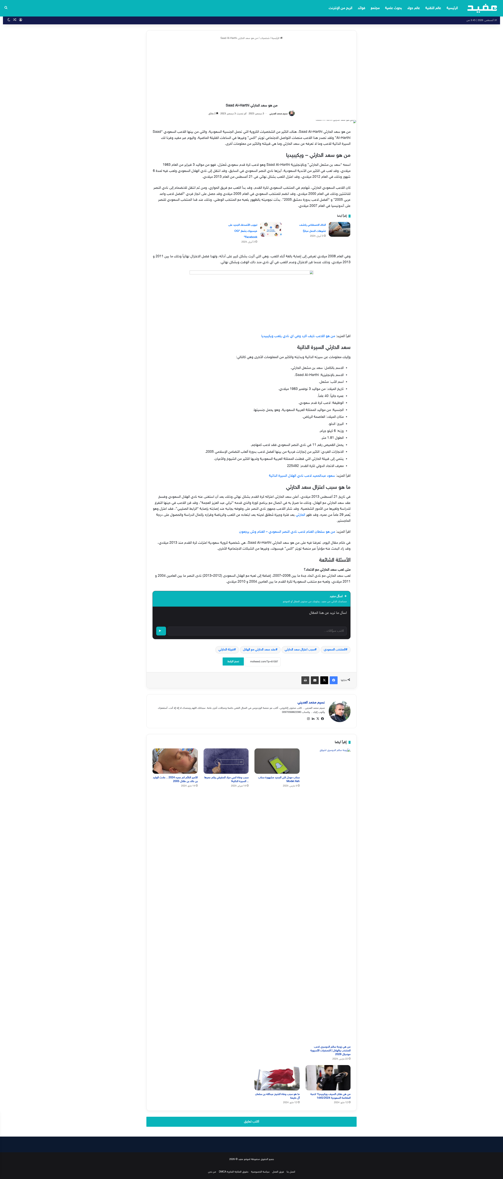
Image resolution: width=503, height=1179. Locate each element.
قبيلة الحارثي (226, 650)
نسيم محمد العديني (278, 113)
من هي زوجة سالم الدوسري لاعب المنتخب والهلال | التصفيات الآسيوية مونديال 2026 (330, 1050)
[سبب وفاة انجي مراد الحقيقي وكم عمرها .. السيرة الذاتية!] (226, 761)
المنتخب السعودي (335, 650)
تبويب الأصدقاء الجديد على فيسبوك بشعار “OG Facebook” (242, 231)
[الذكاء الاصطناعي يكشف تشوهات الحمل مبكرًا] (339, 229)
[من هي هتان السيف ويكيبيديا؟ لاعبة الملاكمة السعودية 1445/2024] (328, 1077)
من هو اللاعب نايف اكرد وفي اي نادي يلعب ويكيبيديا (298, 336)
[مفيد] (482, 8)
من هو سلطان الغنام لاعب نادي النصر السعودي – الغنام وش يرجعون (287, 532)
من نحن (212, 1171)
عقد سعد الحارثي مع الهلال (259, 650)
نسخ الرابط (233, 661)
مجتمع (375, 8)
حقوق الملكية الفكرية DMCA (233, 1171)
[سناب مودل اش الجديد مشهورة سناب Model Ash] (277, 761)
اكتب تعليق (251, 1122)
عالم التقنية (433, 8)
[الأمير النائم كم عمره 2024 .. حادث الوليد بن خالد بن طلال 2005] (175, 761)
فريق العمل (278, 1171)
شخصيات (265, 38)
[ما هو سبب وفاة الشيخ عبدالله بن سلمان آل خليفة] (277, 1077)
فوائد (361, 8)
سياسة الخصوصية (260, 1171)
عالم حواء (414, 8)
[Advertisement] (251, 71)
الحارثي (300, 515)
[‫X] (317, 718)
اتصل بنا (291, 1171)
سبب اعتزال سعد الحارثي (300, 650)
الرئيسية (452, 8)
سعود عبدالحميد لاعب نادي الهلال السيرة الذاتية (302, 476)
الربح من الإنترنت (340, 8)
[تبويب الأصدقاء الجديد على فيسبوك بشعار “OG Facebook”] (271, 229)
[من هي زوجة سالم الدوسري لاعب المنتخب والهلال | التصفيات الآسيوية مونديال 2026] (328, 895)
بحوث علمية (393, 8)
